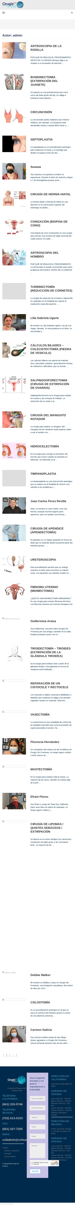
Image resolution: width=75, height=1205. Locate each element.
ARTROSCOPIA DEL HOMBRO (44, 254)
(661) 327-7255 (12, 1129)
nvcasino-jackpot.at (6, 1204)
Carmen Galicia (41, 1029)
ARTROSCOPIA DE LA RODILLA (46, 47)
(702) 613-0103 (12, 1118)
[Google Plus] (50, 22)
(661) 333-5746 (12, 1104)
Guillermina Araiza (43, 621)
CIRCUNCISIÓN (41, 112)
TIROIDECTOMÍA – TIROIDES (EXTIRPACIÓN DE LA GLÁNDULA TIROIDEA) (50, 652)
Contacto (5, 1148)
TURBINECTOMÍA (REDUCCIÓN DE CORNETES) (51, 288)
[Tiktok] (56, 22)
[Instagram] (53, 22)
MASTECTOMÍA (41, 769)
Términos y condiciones (11, 1150)
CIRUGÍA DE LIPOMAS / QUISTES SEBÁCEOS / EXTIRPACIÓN (46, 827)
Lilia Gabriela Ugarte (44, 318)
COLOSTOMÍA (40, 1002)
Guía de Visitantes (10, 1156)
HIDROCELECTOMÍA (44, 446)
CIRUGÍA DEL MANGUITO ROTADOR (48, 417)
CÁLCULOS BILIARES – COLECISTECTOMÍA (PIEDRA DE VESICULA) (50, 349)
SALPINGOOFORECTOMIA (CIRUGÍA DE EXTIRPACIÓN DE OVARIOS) (49, 384)
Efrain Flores (39, 796)
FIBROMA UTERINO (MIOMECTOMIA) (44, 588)
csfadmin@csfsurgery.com (21, 1139)
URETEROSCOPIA (43, 559)
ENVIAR (35, 1171)
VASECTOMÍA (40, 714)
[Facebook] (46, 22)
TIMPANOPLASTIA (43, 473)
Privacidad (7, 1153)
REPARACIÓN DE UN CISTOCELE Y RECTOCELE (49, 685)
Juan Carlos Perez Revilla (48, 501)
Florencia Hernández (44, 742)
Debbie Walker (40, 975)
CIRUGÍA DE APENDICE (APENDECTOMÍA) (47, 530)
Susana (35, 166)
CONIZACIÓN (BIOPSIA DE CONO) (49, 223)
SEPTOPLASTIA (41, 139)
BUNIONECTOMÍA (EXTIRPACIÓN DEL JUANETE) (44, 81)
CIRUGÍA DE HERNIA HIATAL (50, 194)
